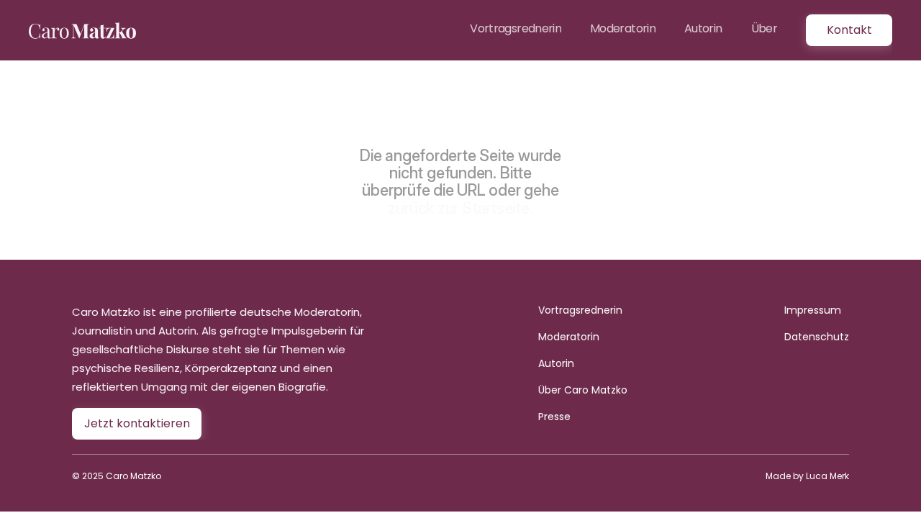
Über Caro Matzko (582, 390)
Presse (554, 416)
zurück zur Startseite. (460, 208)
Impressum (812, 310)
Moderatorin (568, 337)
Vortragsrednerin (580, 310)
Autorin (556, 363)
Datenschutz (816, 337)
